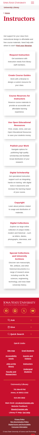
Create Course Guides (19, 75)
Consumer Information (19, 427)
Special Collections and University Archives (19, 256)
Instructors (28, 364)
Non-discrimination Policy (19, 422)
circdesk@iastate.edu (24, 403)
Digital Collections (19, 223)
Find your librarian (24, 46)
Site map (11, 351)
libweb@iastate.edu (19, 409)
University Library (11, 7)
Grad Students (28, 351)
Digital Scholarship (19, 172)
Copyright (19, 202)
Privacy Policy (19, 419)
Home (7, 13)
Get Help (26, 413)
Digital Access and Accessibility (19, 424)
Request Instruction (20, 55)
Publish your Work (19, 146)
